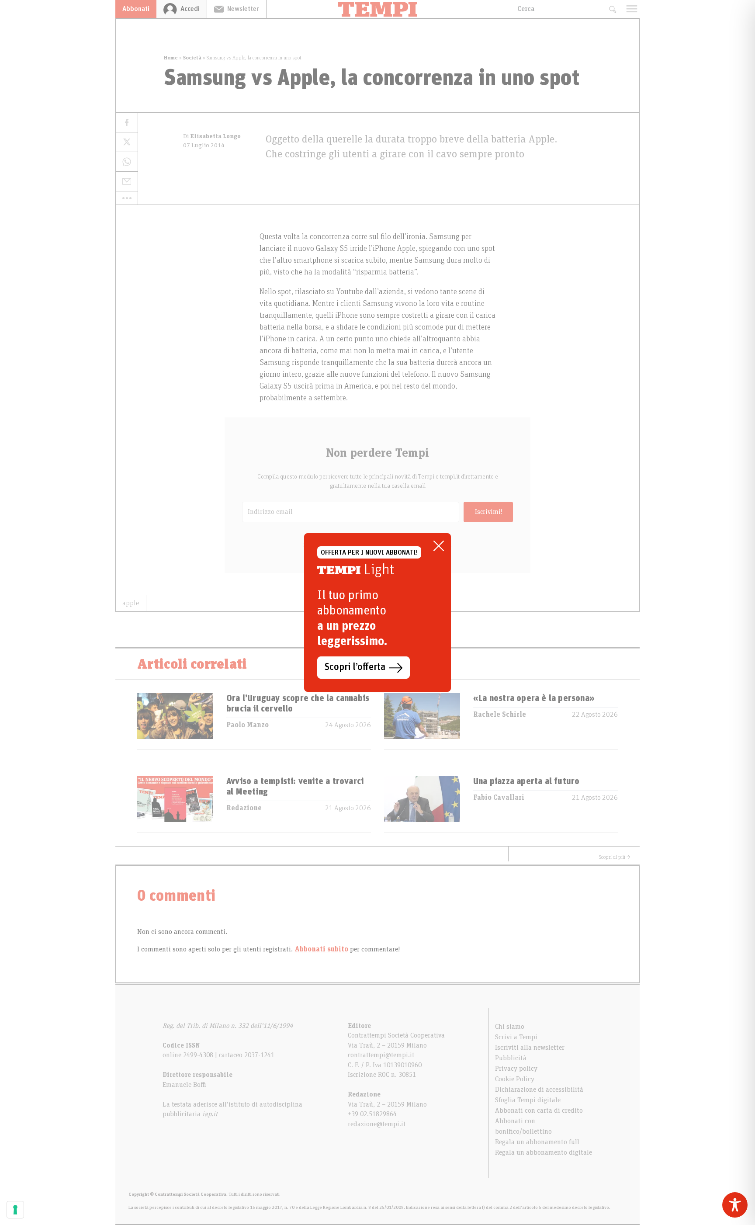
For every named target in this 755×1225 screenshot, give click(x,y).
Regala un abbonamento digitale (543, 1152)
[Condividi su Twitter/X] (127, 142)
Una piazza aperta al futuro (526, 781)
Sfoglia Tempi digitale (528, 1100)
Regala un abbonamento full (537, 1141)
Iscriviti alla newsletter (530, 1047)
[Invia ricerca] (612, 9)
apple (130, 603)
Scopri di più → (614, 857)
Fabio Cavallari (498, 797)
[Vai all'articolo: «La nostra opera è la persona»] (422, 721)
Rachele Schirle (499, 714)
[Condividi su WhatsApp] (127, 162)
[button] (127, 198)
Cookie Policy (514, 1079)
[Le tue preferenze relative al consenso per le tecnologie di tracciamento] (15, 1209)
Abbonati (135, 8)
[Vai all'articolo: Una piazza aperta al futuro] (422, 804)
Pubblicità (510, 1058)
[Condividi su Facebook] (127, 122)
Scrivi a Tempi (516, 1037)
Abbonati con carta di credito (539, 1110)
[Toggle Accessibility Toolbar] (734, 1204)
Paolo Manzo (247, 725)
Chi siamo (509, 1026)
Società (192, 57)
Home (171, 57)
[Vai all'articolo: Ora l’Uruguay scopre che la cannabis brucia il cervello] (175, 721)
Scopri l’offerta (355, 667)
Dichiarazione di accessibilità (539, 1089)
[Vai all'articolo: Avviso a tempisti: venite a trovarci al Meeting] (175, 804)
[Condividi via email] (127, 181)
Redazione (244, 808)
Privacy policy (516, 1068)
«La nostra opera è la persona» (534, 698)
